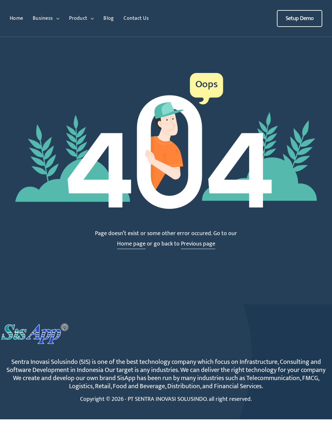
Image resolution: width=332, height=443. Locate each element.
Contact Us (136, 18)
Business (43, 18)
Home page (131, 244)
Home (16, 18)
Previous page (198, 244)
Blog (108, 18)
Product (78, 18)
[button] (299, 18)
